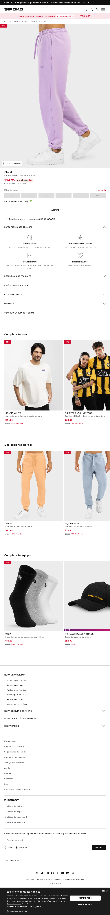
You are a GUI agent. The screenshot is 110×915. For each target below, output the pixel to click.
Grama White (13, 413)
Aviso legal (30, 879)
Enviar (98, 847)
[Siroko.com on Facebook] (52, 873)
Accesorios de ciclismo (16, 704)
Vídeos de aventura (16, 822)
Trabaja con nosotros (14, 762)
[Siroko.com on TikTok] (42, 873)
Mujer (10, 847)
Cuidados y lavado (13, 294)
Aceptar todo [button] (85, 898)
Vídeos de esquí (14, 811)
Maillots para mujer (15, 695)
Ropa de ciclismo (14, 674)
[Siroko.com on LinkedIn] (68, 873)
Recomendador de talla (15, 201)
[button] (38, 906)
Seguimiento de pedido (15, 752)
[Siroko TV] (37, 873)
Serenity (10, 523)
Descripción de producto (17, 276)
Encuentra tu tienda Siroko (17, 789)
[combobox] (103, 891)
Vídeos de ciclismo (15, 806)
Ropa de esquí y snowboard (20, 718)
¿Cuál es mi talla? (14, 163)
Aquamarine (72, 523)
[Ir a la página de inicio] (13, 9)
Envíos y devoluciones (16, 285)
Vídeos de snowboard (17, 817)
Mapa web (80, 879)
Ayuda (7, 768)
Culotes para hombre (16, 680)
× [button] (107, 891)
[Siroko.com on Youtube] (63, 873)
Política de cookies (14, 904)
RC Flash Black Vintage (79, 634)
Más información (28, 904)
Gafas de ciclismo (14, 699)
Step (8, 634)
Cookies (39, 879)
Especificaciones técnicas (18, 227)
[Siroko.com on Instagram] (47, 873)
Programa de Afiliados (14, 746)
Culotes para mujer (15, 685)
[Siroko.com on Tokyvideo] (73, 873)
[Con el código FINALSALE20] (71, 16)
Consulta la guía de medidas (19, 313)
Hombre (23, 847)
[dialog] (55, 901)
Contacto (8, 779)
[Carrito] (91, 9)
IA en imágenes (69, 879)
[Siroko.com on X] (57, 873)
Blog (6, 784)
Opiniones (9, 304)
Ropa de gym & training (18, 711)
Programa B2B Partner (14, 757)
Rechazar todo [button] (85, 904)
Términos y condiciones (52, 879)
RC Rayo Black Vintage (78, 413)
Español (12, 861)
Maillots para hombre (16, 690)
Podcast (8, 773)
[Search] (85, 9)
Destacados (11, 726)
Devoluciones (10, 741)
